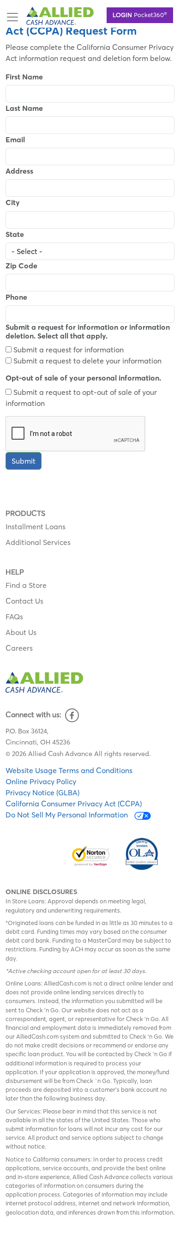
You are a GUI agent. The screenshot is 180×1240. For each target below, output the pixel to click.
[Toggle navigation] (12, 17)
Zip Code (21, 265)
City (13, 202)
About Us (21, 632)
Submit (24, 461)
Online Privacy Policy (41, 781)
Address (19, 171)
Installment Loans (36, 526)
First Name (24, 77)
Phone (16, 297)
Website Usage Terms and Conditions (69, 770)
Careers (19, 648)
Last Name (24, 108)
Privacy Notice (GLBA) (42, 792)
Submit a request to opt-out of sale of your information (81, 397)
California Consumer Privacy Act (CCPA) (74, 803)
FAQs (14, 616)
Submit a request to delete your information (87, 360)
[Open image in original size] (60, 14)
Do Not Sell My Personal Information (68, 814)
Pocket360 (140, 14)
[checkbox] (9, 349)
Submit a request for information (68, 349)
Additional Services (38, 542)
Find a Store (26, 585)
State (15, 234)
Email (15, 139)
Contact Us (24, 600)
